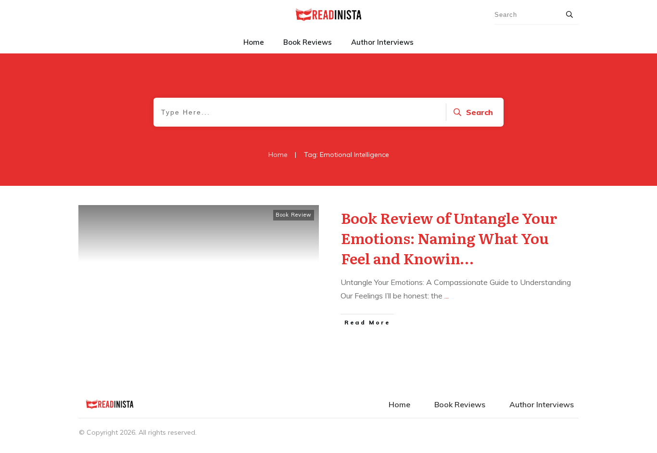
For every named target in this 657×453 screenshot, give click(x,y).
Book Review (294, 214)
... (446, 295)
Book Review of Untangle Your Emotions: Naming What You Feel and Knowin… (449, 238)
